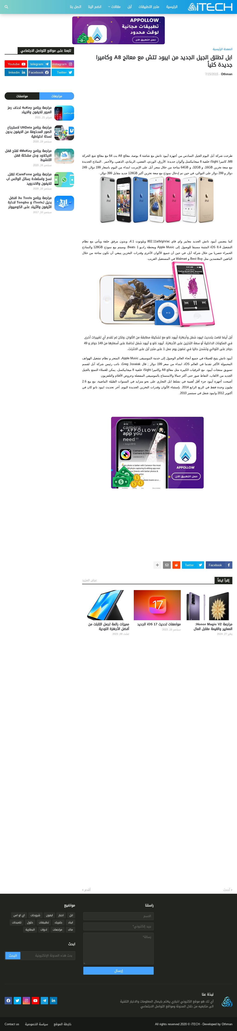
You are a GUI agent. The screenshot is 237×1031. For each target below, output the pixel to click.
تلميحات (16, 922)
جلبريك (58, 922)
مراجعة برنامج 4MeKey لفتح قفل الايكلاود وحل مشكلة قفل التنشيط (28, 155)
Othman (227, 1024)
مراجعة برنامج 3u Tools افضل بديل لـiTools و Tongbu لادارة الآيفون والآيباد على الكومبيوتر (30, 202)
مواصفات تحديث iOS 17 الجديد (159, 624)
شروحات (35, 915)
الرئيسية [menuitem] (172, 7)
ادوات (44, 929)
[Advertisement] (157, 114)
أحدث (226, 890)
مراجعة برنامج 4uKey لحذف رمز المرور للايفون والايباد (30, 110)
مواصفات (22, 96)
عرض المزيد (89, 580)
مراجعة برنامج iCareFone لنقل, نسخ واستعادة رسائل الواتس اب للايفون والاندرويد (29, 179)
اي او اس (19, 915)
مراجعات (56, 96)
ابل (71, 915)
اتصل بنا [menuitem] (75, 7)
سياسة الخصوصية (36, 1024)
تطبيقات (44, 922)
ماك (70, 929)
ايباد (70, 922)
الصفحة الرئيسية (222, 49)
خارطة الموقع (63, 1024)
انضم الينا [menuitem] (94, 7)
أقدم (87, 890)
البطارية (30, 929)
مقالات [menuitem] (116, 7)
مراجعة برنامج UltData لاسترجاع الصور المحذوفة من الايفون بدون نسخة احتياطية (29, 132)
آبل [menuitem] (130, 7)
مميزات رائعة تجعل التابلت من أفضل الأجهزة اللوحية (108, 626)
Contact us (12, 1024)
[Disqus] (157, 700)
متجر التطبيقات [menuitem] (149, 7)
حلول (30, 922)
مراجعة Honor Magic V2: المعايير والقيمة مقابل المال (213, 626)
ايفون (49, 915)
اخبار (61, 915)
